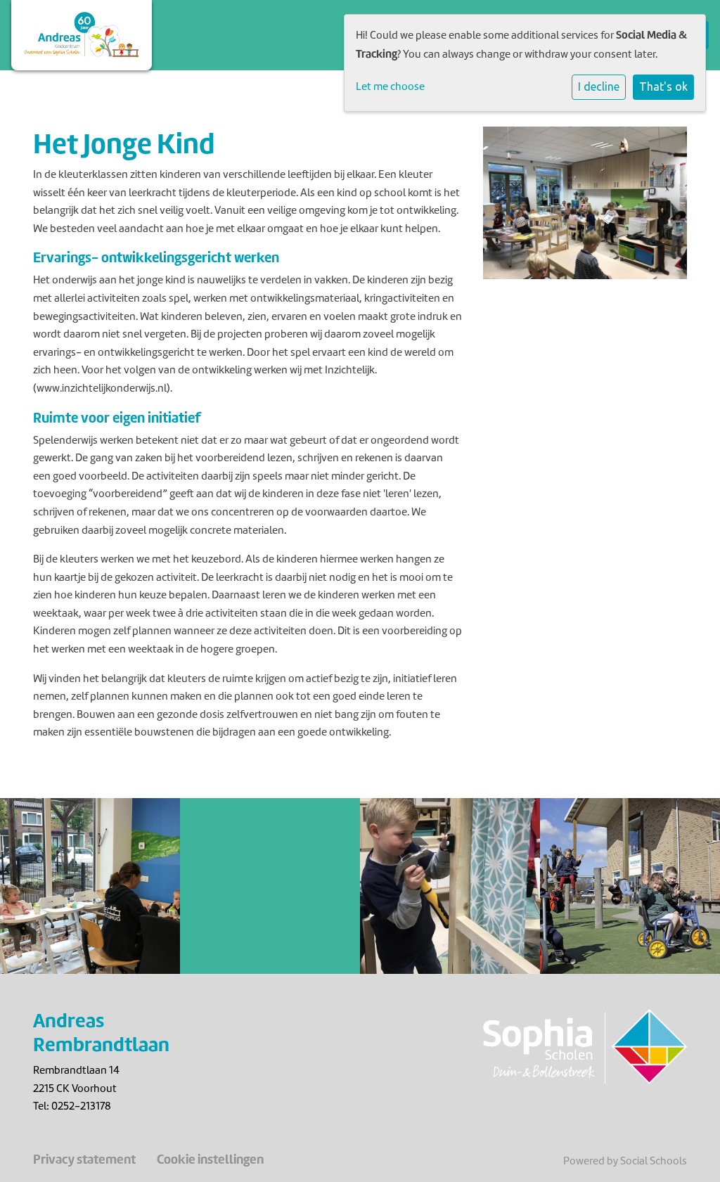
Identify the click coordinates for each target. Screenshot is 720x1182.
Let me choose (390, 86)
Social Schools (653, 1161)
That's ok (663, 86)
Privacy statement (84, 1159)
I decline (598, 86)
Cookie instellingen (210, 1159)
